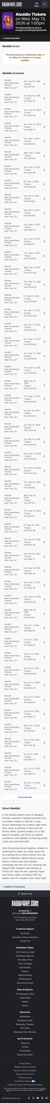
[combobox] (43, 4)
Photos (25, 1005)
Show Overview (12, 38)
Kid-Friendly (25, 967)
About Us (25, 1043)
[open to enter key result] (44, 4)
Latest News (25, 998)
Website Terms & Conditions (25, 1067)
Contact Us (24, 911)
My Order (25, 933)
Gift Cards (25, 1028)
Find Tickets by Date (25, 952)
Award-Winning (25, 975)
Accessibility (25, 1050)
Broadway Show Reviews (25, 1032)
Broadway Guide (25, 1020)
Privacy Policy (25, 1063)
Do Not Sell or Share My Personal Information (25, 1085)
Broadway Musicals (25, 956)
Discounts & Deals (25, 983)
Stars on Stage (25, 963)
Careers (25, 1047)
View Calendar (25, 797)
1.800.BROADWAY (29, 913)
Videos (25, 1001)
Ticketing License (25, 1078)
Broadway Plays (25, 959)
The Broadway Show (25, 994)
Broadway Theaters (25, 1024)
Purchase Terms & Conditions (25, 1071)
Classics (25, 971)
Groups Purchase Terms (25, 1074)
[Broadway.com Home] (12, 4)
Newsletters (25, 1016)
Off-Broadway (25, 979)
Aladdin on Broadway (15, 886)
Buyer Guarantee (25, 1054)
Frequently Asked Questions (25, 937)
